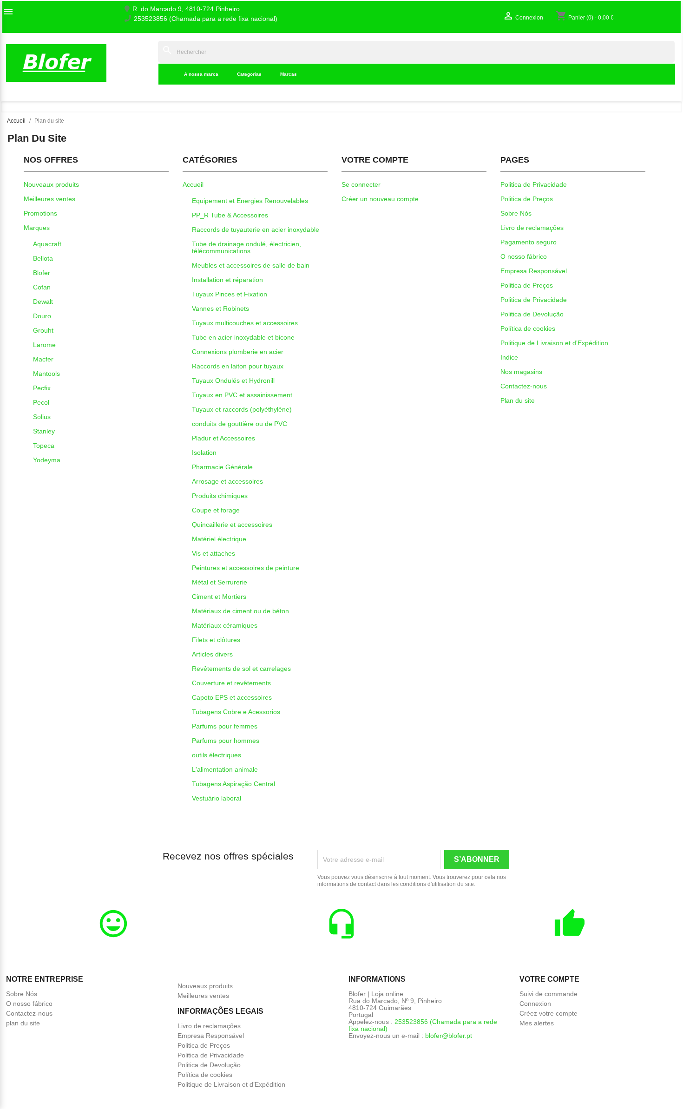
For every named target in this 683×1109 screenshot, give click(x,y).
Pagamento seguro (528, 242)
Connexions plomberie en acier (237, 351)
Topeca (43, 445)
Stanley (44, 431)
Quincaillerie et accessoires (232, 524)
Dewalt (43, 301)
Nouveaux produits (51, 184)
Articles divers (212, 654)
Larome (44, 344)
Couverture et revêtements (231, 683)
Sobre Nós (516, 213)
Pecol (41, 402)
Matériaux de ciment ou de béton (240, 611)
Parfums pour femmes (224, 726)
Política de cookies (527, 328)
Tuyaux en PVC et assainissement (242, 395)
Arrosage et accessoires (227, 481)
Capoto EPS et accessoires (232, 697)
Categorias (249, 74)
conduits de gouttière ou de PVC (239, 423)
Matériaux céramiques (224, 625)
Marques (37, 227)
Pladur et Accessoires (223, 438)
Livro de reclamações (532, 227)
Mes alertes (536, 1023)
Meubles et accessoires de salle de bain (250, 265)
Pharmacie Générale (222, 467)
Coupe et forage (216, 510)
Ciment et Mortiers (219, 596)
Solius (42, 416)
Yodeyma (46, 460)
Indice (143, 62)
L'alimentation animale (225, 769)
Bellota (43, 258)
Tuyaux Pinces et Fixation (229, 294)
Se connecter (361, 184)
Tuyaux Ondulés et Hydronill (233, 380)
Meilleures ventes (49, 199)
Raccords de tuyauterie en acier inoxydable (255, 229)
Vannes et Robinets (220, 308)
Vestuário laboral (216, 798)
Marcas (288, 74)
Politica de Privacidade (533, 184)
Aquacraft (47, 244)
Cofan (42, 287)
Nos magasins (521, 371)
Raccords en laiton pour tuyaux (237, 366)
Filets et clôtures (216, 639)
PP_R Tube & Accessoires (230, 215)
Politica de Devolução (532, 314)
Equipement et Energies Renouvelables (250, 200)
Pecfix (42, 388)
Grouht (43, 330)
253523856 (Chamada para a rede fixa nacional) (205, 18)
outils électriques (216, 755)
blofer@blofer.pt (448, 1035)
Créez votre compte (548, 1013)
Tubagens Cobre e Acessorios (236, 711)
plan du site (23, 1023)
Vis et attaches (213, 553)
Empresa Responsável (533, 271)
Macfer (43, 359)
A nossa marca (201, 74)
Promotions (40, 213)
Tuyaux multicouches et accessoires (245, 323)
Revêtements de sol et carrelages (241, 668)
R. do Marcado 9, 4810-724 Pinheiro (186, 9)
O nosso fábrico (523, 256)
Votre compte (549, 979)
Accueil (193, 184)
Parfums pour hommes (225, 740)
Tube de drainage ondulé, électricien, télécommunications (246, 247)
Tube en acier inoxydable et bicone (243, 337)
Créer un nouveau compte (380, 199)
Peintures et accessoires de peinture (245, 567)
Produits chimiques (220, 495)
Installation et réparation (227, 279)
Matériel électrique (219, 539)
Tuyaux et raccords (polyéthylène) (242, 409)
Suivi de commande (548, 993)
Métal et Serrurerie (219, 582)
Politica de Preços (526, 199)
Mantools (46, 373)
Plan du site (517, 400)
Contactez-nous (523, 386)
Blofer (41, 272)
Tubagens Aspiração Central (233, 783)
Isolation (204, 452)
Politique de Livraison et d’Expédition (554, 343)
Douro (42, 316)
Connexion (535, 1003)
